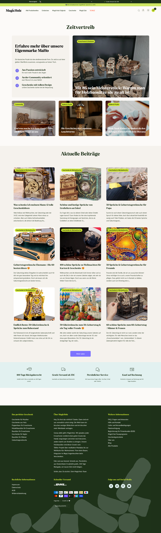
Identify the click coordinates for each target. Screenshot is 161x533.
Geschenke (72, 10)
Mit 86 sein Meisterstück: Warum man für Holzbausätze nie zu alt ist (110, 90)
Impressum (16, 485)
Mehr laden (80, 354)
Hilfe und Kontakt (114, 422)
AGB (13, 490)
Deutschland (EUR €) (60, 506)
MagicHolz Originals (58, 10)
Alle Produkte (113, 446)
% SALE (92, 10)
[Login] (143, 11)
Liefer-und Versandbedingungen (119, 425)
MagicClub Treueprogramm (117, 434)
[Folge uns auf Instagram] (117, 486)
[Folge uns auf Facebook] (111, 486)
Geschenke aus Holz (19, 422)
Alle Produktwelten (32, 10)
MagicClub (83, 10)
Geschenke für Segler (19, 434)
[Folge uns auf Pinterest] (123, 486)
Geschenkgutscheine (115, 437)
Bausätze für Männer (19, 437)
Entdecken (45, 10)
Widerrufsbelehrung (19, 493)
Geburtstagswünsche (19, 440)
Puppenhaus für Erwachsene (22, 425)
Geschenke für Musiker (20, 419)
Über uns (111, 440)
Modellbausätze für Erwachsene (23, 428)
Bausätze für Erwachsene (21, 431)
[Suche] (139, 11)
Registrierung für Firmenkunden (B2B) (121, 431)
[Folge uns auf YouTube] (129, 486)
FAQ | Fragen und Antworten (118, 419)
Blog (109, 443)
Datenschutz (16, 487)
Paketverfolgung (114, 428)
